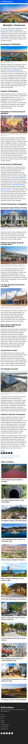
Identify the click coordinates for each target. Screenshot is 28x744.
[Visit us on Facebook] (4, 733)
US (3, 66)
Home (2, 714)
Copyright (3, 720)
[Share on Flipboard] (2, 453)
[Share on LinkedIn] (12, 453)
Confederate (22, 177)
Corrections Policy (4, 726)
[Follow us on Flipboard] (2, 733)
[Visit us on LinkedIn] (12, 733)
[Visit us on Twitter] (7, 733)
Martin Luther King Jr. (7, 190)
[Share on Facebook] (4, 453)
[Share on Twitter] (7, 453)
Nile (2, 30)
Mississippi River (10, 30)
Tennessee (4, 35)
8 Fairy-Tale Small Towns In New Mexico (13, 599)
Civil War (12, 179)
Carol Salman (3, 457)
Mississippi (16, 70)
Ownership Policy (4, 728)
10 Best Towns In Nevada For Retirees (13, 560)
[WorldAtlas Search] (26, 1)
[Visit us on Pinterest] (9, 733)
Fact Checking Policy (5, 724)
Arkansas (10, 70)
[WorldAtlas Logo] (8, 1)
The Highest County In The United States (14, 520)
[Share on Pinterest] (9, 453)
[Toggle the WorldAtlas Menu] (1, 1)
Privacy (2, 718)
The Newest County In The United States (13, 699)
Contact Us (3, 716)
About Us (2, 722)
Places (12, 457)
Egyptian (17, 28)
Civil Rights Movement (18, 184)
